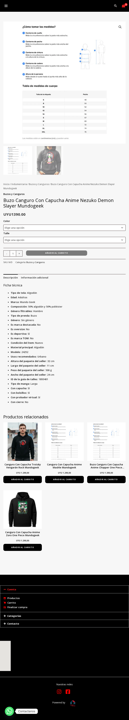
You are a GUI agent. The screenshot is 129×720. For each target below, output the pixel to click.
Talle (6, 233)
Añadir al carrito (56, 253)
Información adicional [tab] (34, 277)
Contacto (13, 623)
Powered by (58, 702)
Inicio (6, 184)
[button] (115, 6)
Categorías (14, 616)
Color (6, 221)
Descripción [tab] (10, 277)
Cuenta (11, 589)
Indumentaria (19, 184)
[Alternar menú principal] (6, 5)
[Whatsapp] (9, 711)
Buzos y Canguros (39, 184)
